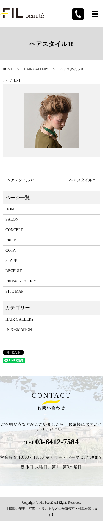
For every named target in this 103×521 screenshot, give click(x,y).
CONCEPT (14, 230)
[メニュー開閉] (95, 14)
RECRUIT (13, 271)
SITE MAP (14, 291)
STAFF (11, 261)
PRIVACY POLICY (21, 281)
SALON (11, 219)
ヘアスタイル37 (20, 180)
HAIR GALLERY (36, 69)
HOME (8, 69)
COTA (10, 250)
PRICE (10, 240)
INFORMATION (18, 330)
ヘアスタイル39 (82, 180)
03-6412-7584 (57, 441)
